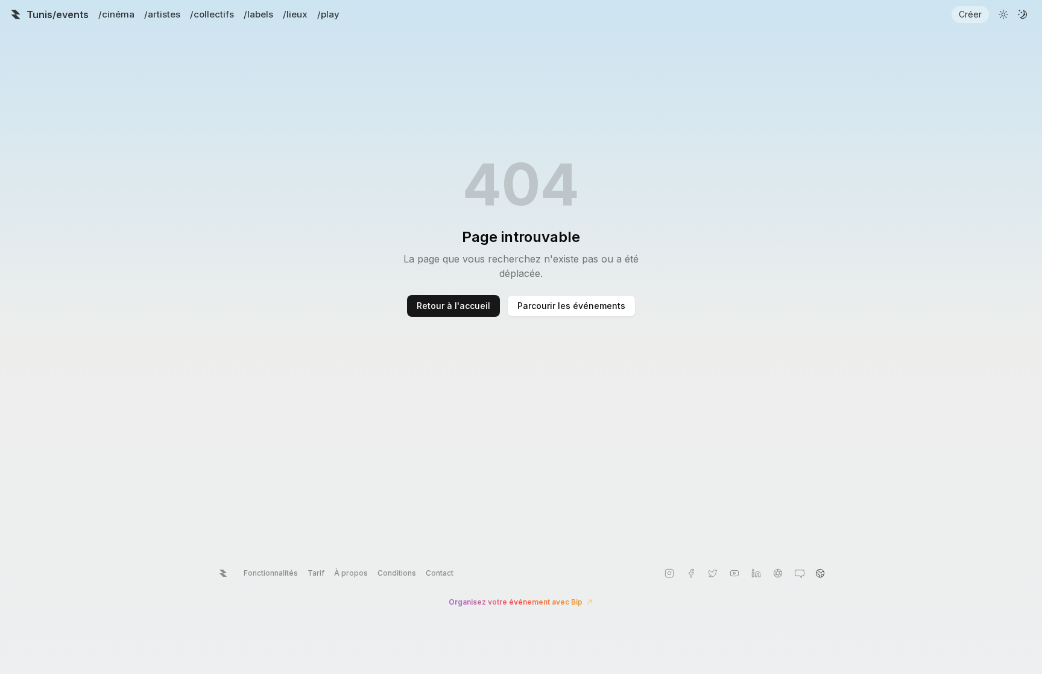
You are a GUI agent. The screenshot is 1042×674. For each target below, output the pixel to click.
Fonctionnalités (271, 572)
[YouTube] (734, 573)
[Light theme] (1003, 14)
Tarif (316, 572)
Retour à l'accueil (453, 305)
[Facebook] (691, 573)
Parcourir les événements (571, 305)
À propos (351, 572)
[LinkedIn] (756, 573)
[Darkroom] (778, 573)
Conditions (396, 572)
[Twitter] (713, 573)
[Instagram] (669, 573)
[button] (820, 573)
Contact (439, 572)
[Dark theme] (1023, 14)
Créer (970, 14)
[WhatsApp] (799, 573)
